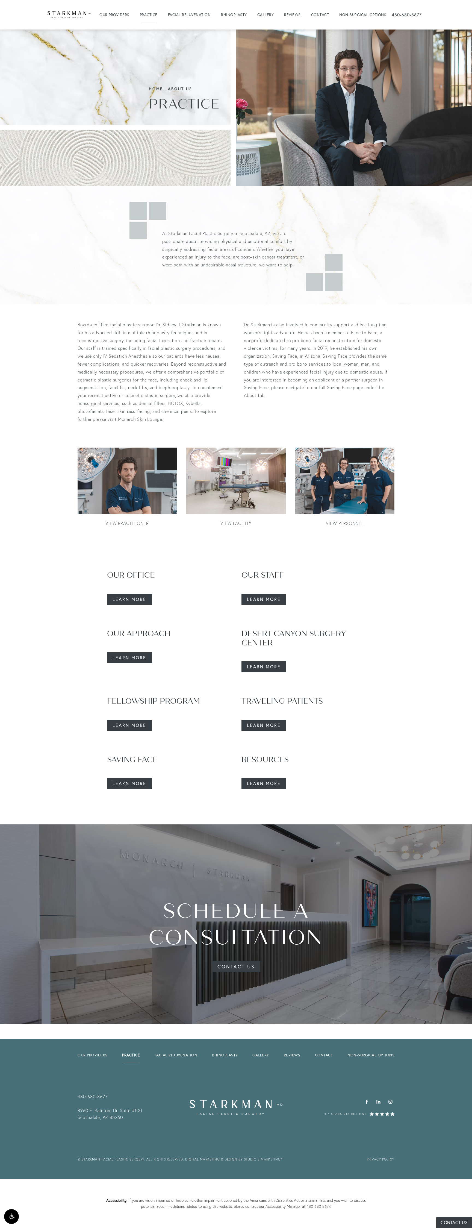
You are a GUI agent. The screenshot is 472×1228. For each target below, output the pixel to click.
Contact (320, 14)
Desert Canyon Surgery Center (293, 638)
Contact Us (236, 966)
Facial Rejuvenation (189, 14)
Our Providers (114, 14)
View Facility (235, 523)
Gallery (265, 14)
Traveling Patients (282, 701)
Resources (265, 760)
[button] (11, 1216)
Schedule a (236, 924)
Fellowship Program (153, 701)
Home (156, 88)
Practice (149, 14)
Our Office (131, 575)
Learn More (129, 599)
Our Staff (262, 575)
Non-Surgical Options (362, 14)
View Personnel (345, 523)
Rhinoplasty (234, 14)
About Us (180, 88)
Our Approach (138, 634)
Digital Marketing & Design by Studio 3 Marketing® (233, 1159)
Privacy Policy (380, 1159)
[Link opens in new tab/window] (367, 1102)
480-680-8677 (318, 1206)
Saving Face (132, 760)
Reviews (292, 14)
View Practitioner (127, 523)
